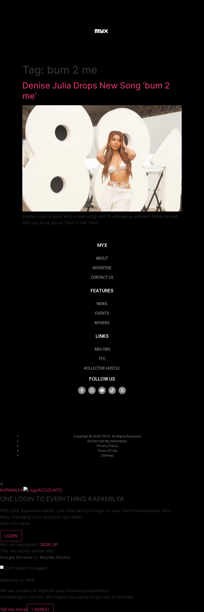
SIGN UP (49, 544)
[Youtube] (102, 390)
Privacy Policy (107, 446)
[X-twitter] (122, 390)
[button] (85, 31)
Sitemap (107, 455)
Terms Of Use (107, 451)
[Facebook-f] (82, 390)
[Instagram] (92, 390)
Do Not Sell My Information (107, 441)
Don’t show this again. (25, 568)
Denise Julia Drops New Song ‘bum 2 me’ (96, 90)
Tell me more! (13, 609)
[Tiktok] (112, 390)
